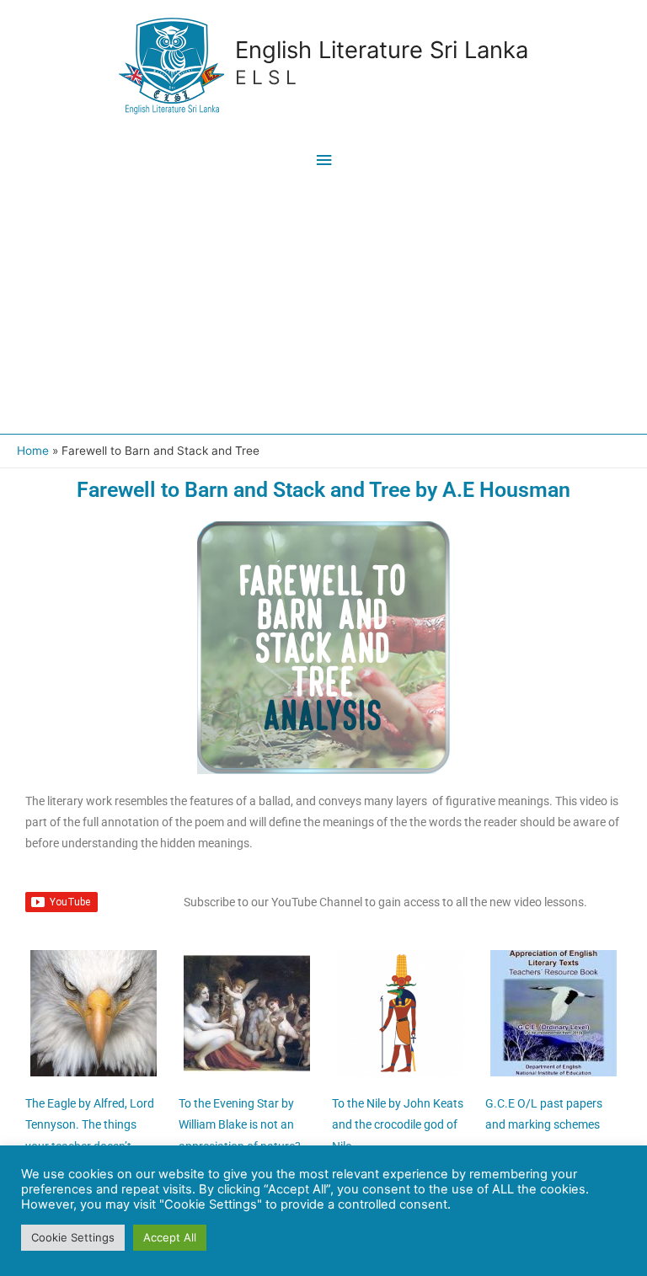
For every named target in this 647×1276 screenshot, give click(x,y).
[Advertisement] (323, 307)
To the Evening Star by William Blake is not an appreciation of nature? (240, 1125)
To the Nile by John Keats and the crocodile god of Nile (397, 1125)
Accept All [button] (169, 1237)
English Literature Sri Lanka (381, 49)
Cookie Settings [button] (73, 1237)
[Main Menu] (323, 160)
